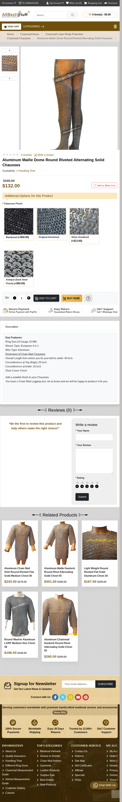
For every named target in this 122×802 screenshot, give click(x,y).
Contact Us (81, 751)
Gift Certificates (83, 765)
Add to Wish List (106, 185)
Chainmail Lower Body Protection (64, 34)
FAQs (78, 780)
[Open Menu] (116, 26)
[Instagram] (70, 697)
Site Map (80, 761)
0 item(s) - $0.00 (101, 14)
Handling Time (13, 761)
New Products (48, 784)
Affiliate (79, 770)
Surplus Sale (47, 775)
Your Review (84, 445)
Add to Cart (48, 298)
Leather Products (49, 770)
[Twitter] (63, 697)
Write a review (45, 155)
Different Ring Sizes (16, 765)
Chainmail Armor (29, 34)
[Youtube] (78, 697)
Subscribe (105, 684)
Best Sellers (47, 780)
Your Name (83, 430)
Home (10, 34)
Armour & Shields (50, 756)
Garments (45, 765)
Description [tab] (11, 326)
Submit (82, 496)
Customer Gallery (15, 788)
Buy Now (73, 298)
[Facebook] (55, 697)
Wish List (115, 761)
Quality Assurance (15, 756)
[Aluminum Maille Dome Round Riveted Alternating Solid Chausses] (69, 107)
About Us (10, 751)
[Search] (72, 15)
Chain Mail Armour (50, 761)
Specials (80, 775)
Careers (9, 793)
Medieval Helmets (50, 751)
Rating (80, 477)
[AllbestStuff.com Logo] (16, 13)
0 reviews (26, 155)
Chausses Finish (13, 203)
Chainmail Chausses (19, 38)
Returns (79, 756)
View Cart (13, 26)
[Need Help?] (88, 298)
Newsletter (116, 765)
